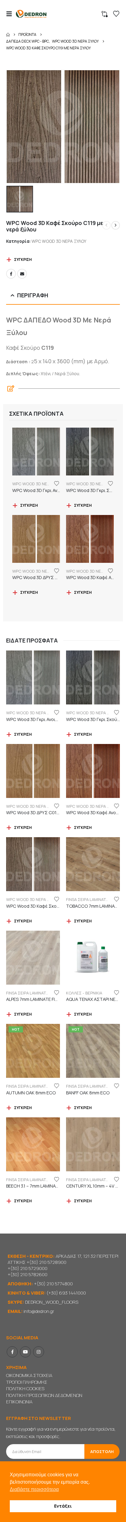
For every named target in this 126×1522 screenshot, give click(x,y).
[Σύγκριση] (104, 14)
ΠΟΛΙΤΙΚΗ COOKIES (25, 1388)
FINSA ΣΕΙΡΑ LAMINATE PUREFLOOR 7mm (44, 993)
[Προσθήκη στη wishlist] (56, 483)
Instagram (38, 1351)
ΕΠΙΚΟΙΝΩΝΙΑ (19, 1401)
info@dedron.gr (39, 1311)
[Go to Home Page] (8, 34)
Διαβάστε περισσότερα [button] (34, 1489)
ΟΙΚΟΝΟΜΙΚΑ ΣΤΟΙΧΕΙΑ (29, 1375)
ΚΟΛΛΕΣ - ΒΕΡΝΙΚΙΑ (84, 993)
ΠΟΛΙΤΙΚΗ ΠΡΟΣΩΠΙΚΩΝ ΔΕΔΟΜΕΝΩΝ (44, 1395)
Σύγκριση (23, 259)
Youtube (25, 1351)
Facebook (11, 274)
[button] (11, 14)
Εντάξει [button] (63, 1506)
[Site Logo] (31, 14)
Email (22, 274)
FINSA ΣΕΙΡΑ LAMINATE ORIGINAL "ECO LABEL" (48, 1086)
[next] (115, 225)
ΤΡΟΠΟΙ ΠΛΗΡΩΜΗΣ (26, 1382)
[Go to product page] (36, 451)
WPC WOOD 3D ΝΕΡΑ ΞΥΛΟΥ (58, 241)
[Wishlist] (116, 13)
